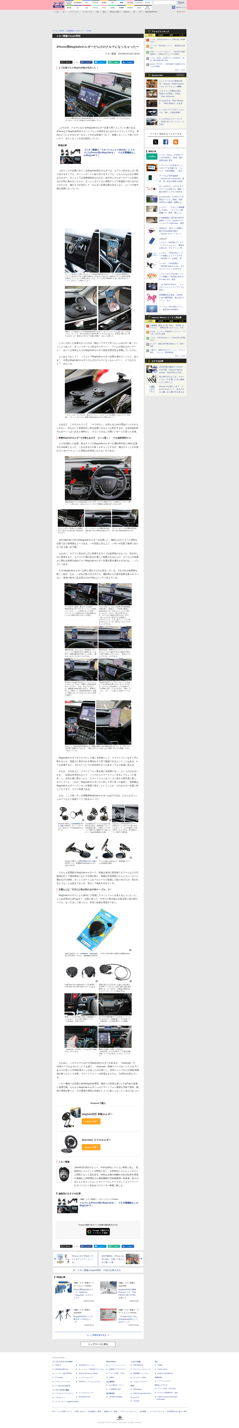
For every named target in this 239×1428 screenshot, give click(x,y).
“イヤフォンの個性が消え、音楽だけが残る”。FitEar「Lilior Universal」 (171, 93)
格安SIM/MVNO (151, 12)
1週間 (171, 35)
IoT (140, 12)
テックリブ (135, 1397)
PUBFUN (158, 1377)
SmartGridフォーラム (87, 1365)
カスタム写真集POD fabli (168, 1393)
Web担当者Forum (61, 1369)
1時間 (150, 35)
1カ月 (181, 35)
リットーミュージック (117, 1365)
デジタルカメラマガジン (64, 1393)
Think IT (58, 1365)
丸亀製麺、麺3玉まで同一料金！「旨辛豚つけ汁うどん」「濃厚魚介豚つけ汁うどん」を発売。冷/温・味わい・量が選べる (167, 327)
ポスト (68, 62)
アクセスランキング (160, 31)
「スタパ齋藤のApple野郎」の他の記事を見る (98, 1270)
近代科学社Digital (115, 1397)
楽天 (104, 12)
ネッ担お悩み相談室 (62, 1386)
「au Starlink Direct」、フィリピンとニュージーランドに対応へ (171, 287)
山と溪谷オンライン (116, 1385)
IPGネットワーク (161, 1385)
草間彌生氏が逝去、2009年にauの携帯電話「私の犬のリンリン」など (172, 297)
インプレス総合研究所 (63, 1373)
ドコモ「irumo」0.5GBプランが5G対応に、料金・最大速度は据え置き (171, 157)
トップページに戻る (98, 1344)
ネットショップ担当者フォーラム (91, 1369)
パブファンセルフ (164, 1381)
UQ (97, 12)
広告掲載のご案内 (94, 1411)
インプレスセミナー (86, 1377)
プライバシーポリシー (128, 1411)
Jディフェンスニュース (142, 1369)
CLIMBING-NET (115, 1389)
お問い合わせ (80, 1411)
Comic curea (162, 1369)
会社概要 (143, 1411)
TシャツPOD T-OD (116, 1373)
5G (134, 12)
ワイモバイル (87, 12)
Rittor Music (111, 1362)
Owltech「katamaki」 (90, 954)
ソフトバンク (73, 12)
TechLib (136, 1401)
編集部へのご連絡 (110, 1411)
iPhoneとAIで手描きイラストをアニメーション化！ (82, 1259)
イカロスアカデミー (140, 1382)
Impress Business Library (88, 1373)
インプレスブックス (86, 1393)
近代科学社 (110, 1393)
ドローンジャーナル (62, 1382)
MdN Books (137, 1389)
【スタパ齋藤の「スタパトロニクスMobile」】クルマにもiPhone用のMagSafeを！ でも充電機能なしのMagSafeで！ (110, 152)
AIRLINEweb (138, 1365)
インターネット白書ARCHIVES (67, 1402)
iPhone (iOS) (114, 12)
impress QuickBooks (165, 1373)
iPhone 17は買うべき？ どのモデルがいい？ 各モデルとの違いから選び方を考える (171, 389)
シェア (88, 62)
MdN (132, 1386)
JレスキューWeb (139, 1377)
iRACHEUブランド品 (87, 861)
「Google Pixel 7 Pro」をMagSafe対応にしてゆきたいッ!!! (128, 1319)
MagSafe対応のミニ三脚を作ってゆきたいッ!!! (83, 1319)
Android (126, 12)
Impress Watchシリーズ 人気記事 (167, 317)
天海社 (160, 1365)
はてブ (102, 62)
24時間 (160, 35)
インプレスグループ (156, 1411)
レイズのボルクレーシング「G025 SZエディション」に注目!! (171, 121)
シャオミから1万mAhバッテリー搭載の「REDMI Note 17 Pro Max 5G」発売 (171, 276)
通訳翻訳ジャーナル (140, 1373)
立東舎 (111, 1377)
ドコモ (56, 12)
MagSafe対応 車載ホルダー (97, 1114)
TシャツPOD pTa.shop (167, 1389)
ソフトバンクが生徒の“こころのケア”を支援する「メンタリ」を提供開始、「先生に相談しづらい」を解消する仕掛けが (171, 170)
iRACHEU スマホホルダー (96, 1140)
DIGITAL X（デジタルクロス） (90, 1382)
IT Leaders (59, 1377)
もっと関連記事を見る (96, 1335)
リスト (76, 62)
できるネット (60, 1397)
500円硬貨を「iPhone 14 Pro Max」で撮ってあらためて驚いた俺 (113, 1259)
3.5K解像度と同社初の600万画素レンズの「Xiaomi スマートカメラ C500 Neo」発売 (171, 220)
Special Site (157, 75)
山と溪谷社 (110, 1382)
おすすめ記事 (157, 361)
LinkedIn (130, 62)
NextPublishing (84, 1397)
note (115, 62)
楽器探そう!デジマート (117, 1369)
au (64, 12)
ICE (156, 1362)
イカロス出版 (136, 1362)
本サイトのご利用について (62, 1411)
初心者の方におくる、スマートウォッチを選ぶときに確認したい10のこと (171, 379)
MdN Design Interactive (142, 1393)
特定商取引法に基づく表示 (177, 1411)
